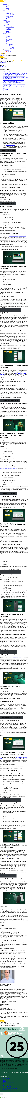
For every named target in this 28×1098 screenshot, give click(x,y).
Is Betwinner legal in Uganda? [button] (7, 948)
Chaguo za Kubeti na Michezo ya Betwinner (13, 81)
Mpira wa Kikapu (10, 27)
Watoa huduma (6, 1078)
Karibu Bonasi (9, 12)
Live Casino (9, 39)
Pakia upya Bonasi (10, 13)
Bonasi (4, 10)
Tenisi (7, 31)
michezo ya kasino (17, 657)
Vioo (4, 1080)
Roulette (8, 41)
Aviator (7, 35)
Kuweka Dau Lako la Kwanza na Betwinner (13, 80)
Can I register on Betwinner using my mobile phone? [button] (12, 963)
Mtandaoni (8, 32)
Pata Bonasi (3, 62)
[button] (14, 69)
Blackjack (8, 37)
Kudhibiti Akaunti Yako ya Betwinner (12, 82)
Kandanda (8, 29)
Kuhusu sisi (6, 1089)
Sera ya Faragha (7, 1084)
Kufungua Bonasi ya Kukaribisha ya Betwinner (14, 76)
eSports (7, 28)
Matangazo (8, 17)
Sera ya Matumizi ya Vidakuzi (10, 1088)
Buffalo (11, 44)
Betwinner (2, 55)
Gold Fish (11, 47)
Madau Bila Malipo (10, 14)
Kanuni (4, 1081)
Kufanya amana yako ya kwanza (8, 468)
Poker (7, 40)
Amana (7, 8)
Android (8, 21)
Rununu (5, 20)
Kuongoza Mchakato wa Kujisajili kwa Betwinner (15, 73)
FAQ (4, 90)
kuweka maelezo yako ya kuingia (17, 236)
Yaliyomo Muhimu (7, 71)
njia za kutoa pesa (10, 145)
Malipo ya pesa (9, 16)
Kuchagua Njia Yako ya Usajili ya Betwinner (13, 74)
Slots (7, 43)
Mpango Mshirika (7, 1086)
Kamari (4, 25)
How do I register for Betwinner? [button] (8, 928)
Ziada (7, 18)
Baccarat (8, 36)
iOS (7, 23)
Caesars (11, 46)
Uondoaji (8, 9)
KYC (4, 1085)
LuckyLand (11, 48)
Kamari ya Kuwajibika (8, 1082)
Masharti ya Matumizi (8, 1090)
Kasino (4, 33)
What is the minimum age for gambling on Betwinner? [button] (13, 956)
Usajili (7, 5)
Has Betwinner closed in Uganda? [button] (8, 940)
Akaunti (5, 4)
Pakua (7, 24)
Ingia (7, 6)
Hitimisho (5, 89)
